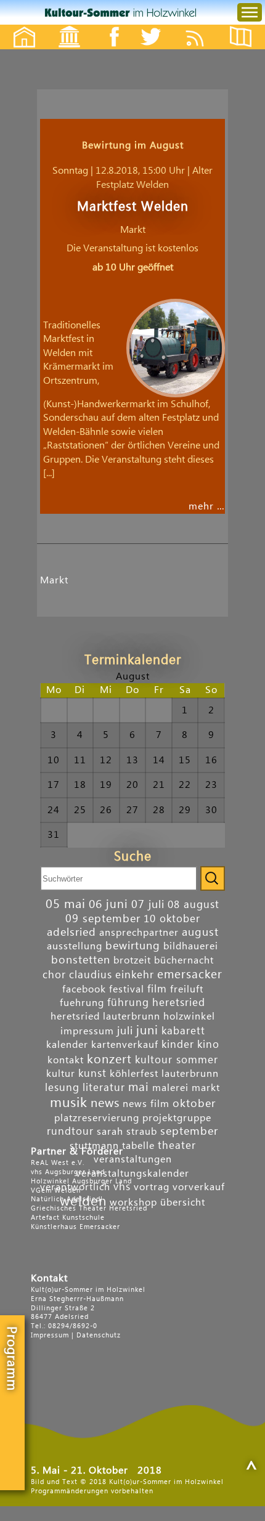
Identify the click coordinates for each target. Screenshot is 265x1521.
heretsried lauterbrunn (105, 1016)
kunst (92, 1073)
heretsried (178, 1002)
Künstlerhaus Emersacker (75, 1227)
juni (147, 1030)
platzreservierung (96, 1118)
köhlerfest (134, 1074)
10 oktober (172, 919)
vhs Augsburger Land (68, 1172)
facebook (84, 989)
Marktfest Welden (133, 207)
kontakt (65, 1060)
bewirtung (132, 946)
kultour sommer (176, 1060)
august (200, 932)
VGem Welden (56, 1190)
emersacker (189, 974)
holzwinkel (189, 1016)
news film (146, 1104)
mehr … (207, 506)
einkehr (134, 975)
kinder (177, 1044)
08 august (193, 904)
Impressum (50, 1335)
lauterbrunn (190, 1074)
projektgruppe (176, 1118)
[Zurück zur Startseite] (120, 12)
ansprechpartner (139, 933)
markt (206, 1088)
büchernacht (184, 960)
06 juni (108, 904)
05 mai (66, 904)
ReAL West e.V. (57, 1163)
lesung (62, 1087)
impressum (87, 1031)
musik (69, 1103)
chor (54, 975)
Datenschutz (98, 1335)
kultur (60, 1074)
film (157, 989)
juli (125, 1031)
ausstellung (74, 946)
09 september (103, 919)
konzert (109, 1059)
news (105, 1103)
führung (128, 1002)
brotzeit (132, 960)
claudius (90, 975)
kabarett (183, 1031)
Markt (54, 580)
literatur (104, 1087)
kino (208, 1044)
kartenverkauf (124, 1045)
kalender (67, 1045)
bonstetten (80, 960)
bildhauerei (190, 946)
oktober (194, 1104)
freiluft (186, 989)
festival (126, 989)
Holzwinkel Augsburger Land (81, 1181)
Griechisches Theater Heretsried (89, 1208)
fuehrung (82, 1003)
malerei (170, 1088)
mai (138, 1087)
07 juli (148, 905)
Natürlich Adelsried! (67, 1199)
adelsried (71, 932)
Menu (239, 0)
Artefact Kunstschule (68, 1217)
